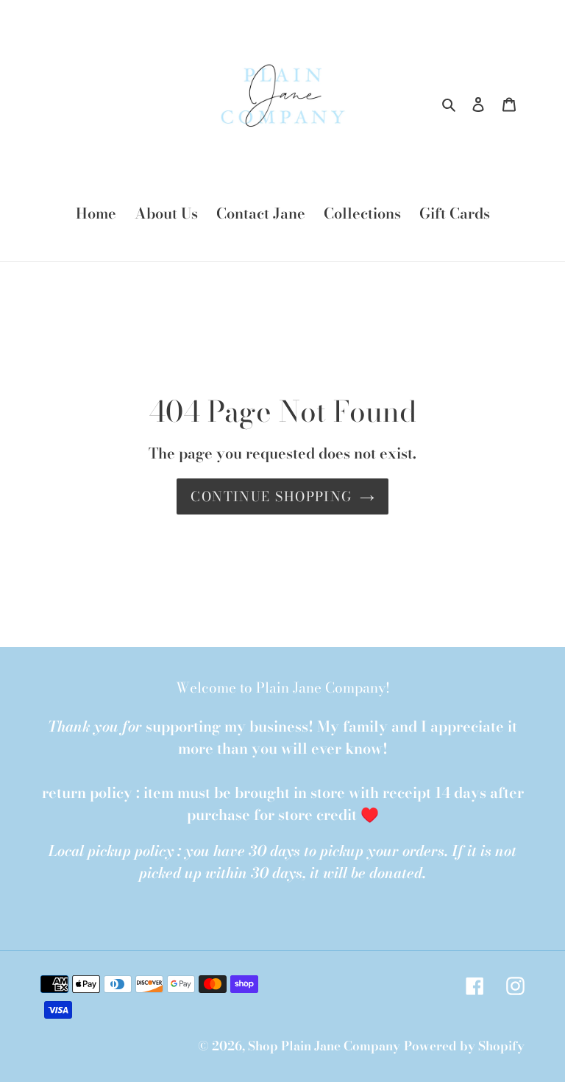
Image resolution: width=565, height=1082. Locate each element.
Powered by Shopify (464, 1046)
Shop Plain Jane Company (324, 1046)
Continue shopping (271, 496)
